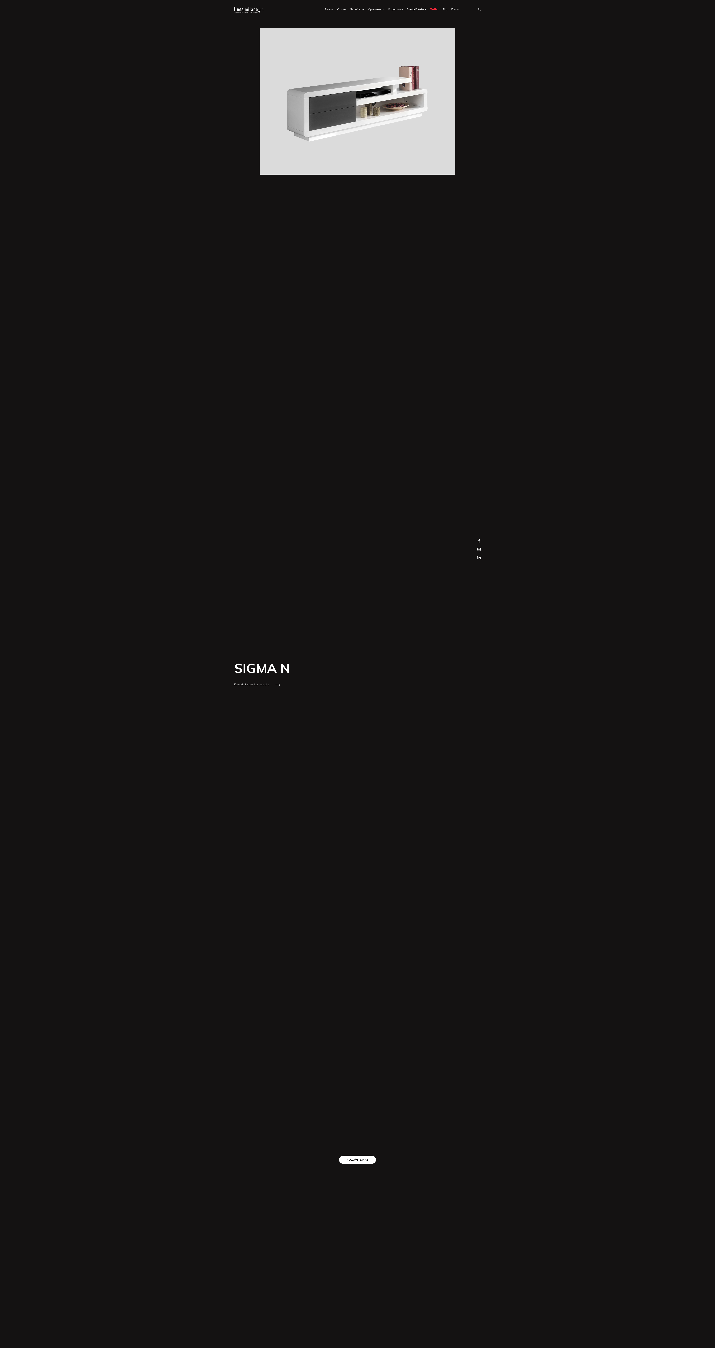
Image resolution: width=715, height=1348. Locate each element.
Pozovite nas (357, 1159)
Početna (329, 9)
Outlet (434, 9)
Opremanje (374, 9)
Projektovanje (395, 9)
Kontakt (455, 9)
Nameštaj (355, 9)
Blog (445, 9)
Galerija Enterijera (416, 9)
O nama (341, 9)
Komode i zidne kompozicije (252, 685)
